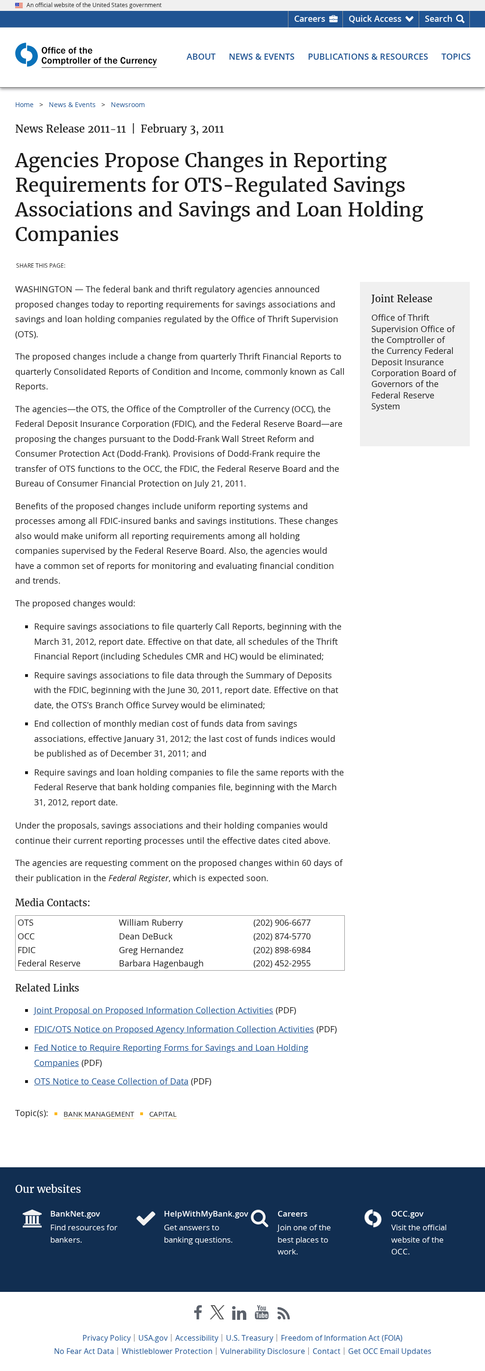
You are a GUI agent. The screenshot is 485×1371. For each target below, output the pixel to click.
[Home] (149, 1219)
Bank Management (98, 1113)
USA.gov (153, 1338)
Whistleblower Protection (167, 1351)
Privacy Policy (106, 1338)
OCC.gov (407, 1213)
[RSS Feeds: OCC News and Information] (284, 1314)
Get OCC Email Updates (389, 1351)
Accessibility (196, 1338)
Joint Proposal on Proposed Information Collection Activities (153, 1010)
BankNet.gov (75, 1213)
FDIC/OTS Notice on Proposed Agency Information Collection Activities (174, 1029)
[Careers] (263, 1219)
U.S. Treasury (249, 1338)
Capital (163, 1113)
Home (24, 104)
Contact (327, 1351)
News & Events (72, 104)
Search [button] (438, 18)
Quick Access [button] (375, 18)
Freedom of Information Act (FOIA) (342, 1338)
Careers (309, 18)
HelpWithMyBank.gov (199, 1213)
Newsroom (128, 104)
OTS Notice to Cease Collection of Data (111, 1081)
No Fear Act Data (84, 1351)
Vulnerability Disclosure (262, 1351)
